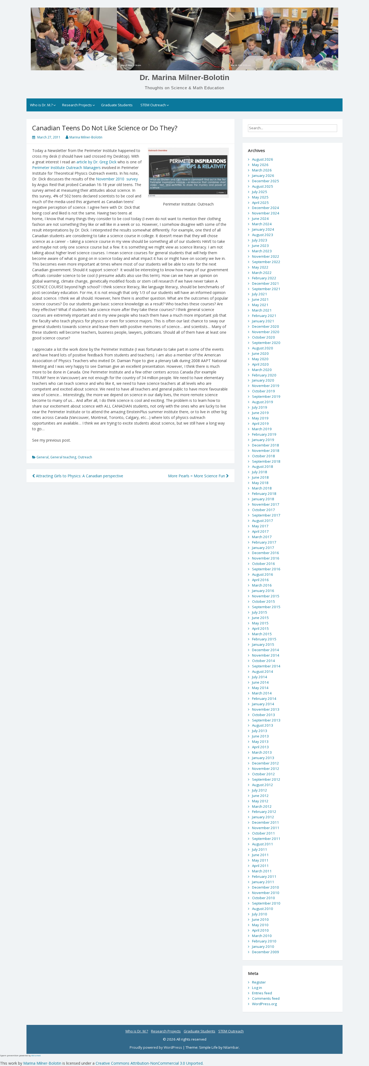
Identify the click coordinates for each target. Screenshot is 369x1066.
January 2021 (263, 321)
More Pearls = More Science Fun (197, 475)
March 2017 (262, 536)
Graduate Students (117, 104)
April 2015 (260, 628)
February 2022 (264, 278)
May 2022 (260, 267)
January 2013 (263, 757)
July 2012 (259, 790)
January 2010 (263, 946)
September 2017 (266, 515)
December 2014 (265, 649)
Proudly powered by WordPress (156, 1047)
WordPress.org (264, 1003)
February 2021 (264, 315)
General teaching (63, 457)
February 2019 (264, 434)
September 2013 (266, 720)
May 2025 (260, 197)
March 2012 (262, 806)
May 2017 (260, 526)
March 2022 (262, 272)
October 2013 (263, 714)
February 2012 (264, 811)
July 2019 (259, 407)
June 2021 (260, 299)
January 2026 (263, 175)
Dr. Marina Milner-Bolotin (184, 77)
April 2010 (260, 930)
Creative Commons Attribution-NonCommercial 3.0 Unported (149, 1063)
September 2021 (266, 288)
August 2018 (262, 466)
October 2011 (263, 833)
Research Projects (77, 104)
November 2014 (265, 655)
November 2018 (265, 450)
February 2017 (264, 542)
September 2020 (266, 342)
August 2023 (262, 234)
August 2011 (262, 844)
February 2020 (264, 375)
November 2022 (265, 256)
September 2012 (266, 779)
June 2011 (260, 854)
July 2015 (259, 612)
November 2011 (265, 827)
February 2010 (264, 941)
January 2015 (263, 644)
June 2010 (260, 919)
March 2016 (262, 585)
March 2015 (262, 633)
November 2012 (265, 768)
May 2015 (260, 623)
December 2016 (265, 552)
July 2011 (259, 849)
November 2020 (265, 331)
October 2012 (263, 774)
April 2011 (260, 865)
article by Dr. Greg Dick (96, 161)
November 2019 (265, 385)
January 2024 (263, 229)
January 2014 (263, 703)
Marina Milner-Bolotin (85, 137)
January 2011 (263, 881)
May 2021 (260, 304)
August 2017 (262, 520)
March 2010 (262, 935)
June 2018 (260, 477)
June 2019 (260, 412)
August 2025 (262, 186)
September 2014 (266, 666)
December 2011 (265, 822)
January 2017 (263, 547)
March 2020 (262, 369)
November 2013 (265, 709)
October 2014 (263, 660)
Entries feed (262, 993)
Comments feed (266, 998)
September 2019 (266, 396)
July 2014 (259, 676)
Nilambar (231, 1047)
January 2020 (263, 380)
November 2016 (265, 558)
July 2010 (259, 914)
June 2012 (260, 795)
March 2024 (262, 223)
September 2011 (266, 838)
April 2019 (260, 423)
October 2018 (263, 455)
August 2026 (262, 159)
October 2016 (263, 563)
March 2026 (262, 170)
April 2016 (260, 579)
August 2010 (262, 908)
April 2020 (260, 364)
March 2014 (262, 693)
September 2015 (266, 606)
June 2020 (260, 353)
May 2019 (260, 418)
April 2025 (260, 202)
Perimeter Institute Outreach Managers (67, 167)
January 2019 (263, 439)
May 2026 (260, 164)
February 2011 (264, 876)
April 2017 (260, 531)
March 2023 (262, 251)
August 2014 (262, 671)
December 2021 (265, 283)
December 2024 (265, 207)
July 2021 (259, 294)
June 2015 (260, 617)
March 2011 (262, 871)
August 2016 (262, 574)
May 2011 (260, 860)
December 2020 (265, 326)
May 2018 (260, 482)
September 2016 (266, 569)
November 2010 (265, 892)
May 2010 (260, 924)
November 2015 (265, 596)
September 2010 (266, 903)
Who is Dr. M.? (41, 104)
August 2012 (262, 784)
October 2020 (263, 337)
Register (259, 982)
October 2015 (263, 601)
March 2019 (262, 428)
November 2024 (265, 213)
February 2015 (264, 639)
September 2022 (266, 261)
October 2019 (263, 391)
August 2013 (262, 725)
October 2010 (263, 897)
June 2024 (260, 218)
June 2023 (260, 245)
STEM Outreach (153, 104)
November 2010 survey (117, 178)
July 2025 (259, 191)
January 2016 (263, 590)
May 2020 (260, 358)
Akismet (36, 1055)
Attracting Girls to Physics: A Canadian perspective (79, 475)
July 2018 (259, 471)
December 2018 (265, 445)
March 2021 (262, 310)
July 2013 (259, 730)
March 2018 (262, 488)
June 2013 (260, 736)
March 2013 (262, 752)
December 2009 (265, 951)
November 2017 (265, 504)
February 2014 (264, 698)
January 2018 (263, 498)
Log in (257, 987)
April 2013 (260, 746)
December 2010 (265, 887)
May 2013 (260, 741)
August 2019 (262, 401)
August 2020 (262, 348)
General (42, 457)
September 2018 (266, 461)
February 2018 (264, 493)
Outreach (85, 457)
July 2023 (259, 240)
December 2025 (265, 180)
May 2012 (260, 801)
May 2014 (260, 687)
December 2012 (265, 763)
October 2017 (263, 509)
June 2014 (260, 682)
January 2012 (263, 817)
